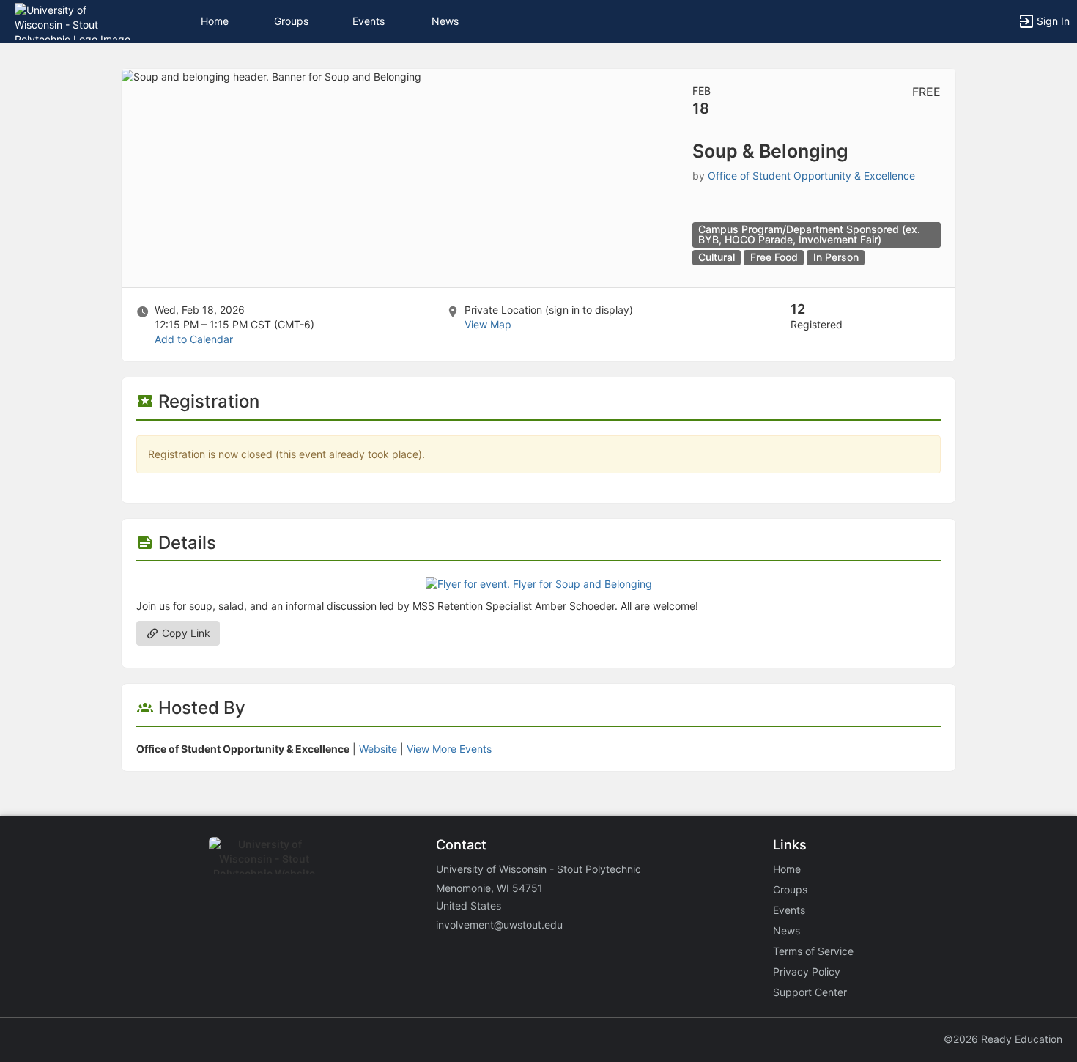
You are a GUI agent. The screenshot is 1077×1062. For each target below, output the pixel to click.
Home (787, 869)
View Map (488, 324)
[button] (75, 20)
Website (378, 748)
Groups (291, 21)
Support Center (810, 992)
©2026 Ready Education (1003, 1039)
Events (368, 21)
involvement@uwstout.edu (499, 924)
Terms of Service (813, 951)
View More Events (449, 748)
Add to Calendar (194, 339)
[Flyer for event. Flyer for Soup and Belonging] (539, 583)
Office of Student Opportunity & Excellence (811, 175)
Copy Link (184, 633)
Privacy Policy (806, 971)
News (445, 21)
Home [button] (215, 21)
